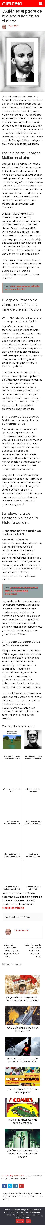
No (28, 1221)
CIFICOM (17, 1193)
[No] (42, 1216)
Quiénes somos (34, 1196)
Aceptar (20, 1221)
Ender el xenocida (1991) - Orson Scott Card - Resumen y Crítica (33, 950)
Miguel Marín (13, 26)
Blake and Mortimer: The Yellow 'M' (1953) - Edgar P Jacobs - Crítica (12, 950)
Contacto (20, 1196)
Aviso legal (27, 1193)
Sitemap (6, 1199)
